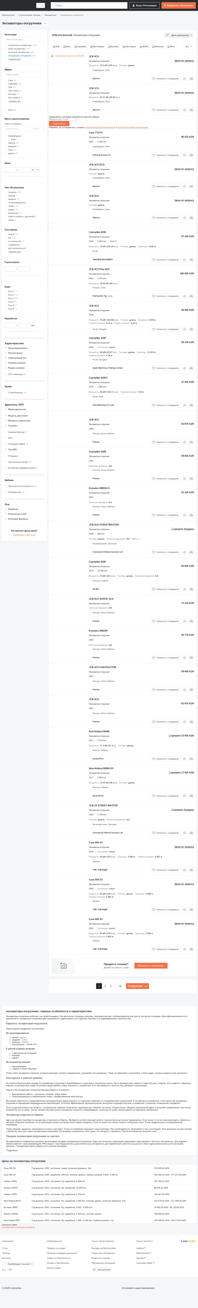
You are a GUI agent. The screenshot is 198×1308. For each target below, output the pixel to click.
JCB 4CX (94, 56)
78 (120, 986)
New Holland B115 (12, 1201)
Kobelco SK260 (11, 1214)
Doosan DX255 (11, 1188)
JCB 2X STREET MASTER (103, 805)
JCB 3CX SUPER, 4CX (101, 599)
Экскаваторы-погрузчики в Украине (18, 1227)
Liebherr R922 (10, 1194)
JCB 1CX (94, 88)
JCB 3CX (94, 196)
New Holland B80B (99, 731)
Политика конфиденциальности (62, 1253)
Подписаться (59, 123)
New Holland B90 (12, 1220)
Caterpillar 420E (97, 232)
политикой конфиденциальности (99, 127)
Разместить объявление (151, 965)
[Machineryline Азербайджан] (17, 5)
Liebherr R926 (10, 1181)
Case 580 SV (10, 1175)
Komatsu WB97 (11, 1207)
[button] (184, 78)
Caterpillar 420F (97, 338)
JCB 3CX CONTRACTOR (102, 667)
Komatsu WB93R (98, 631)
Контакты (6, 1258)
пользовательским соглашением (133, 127)
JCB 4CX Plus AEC (99, 269)
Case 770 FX (96, 132)
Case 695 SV (96, 842)
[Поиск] (53, 5)
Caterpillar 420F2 (98, 378)
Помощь (6, 1253)
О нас (5, 1248)
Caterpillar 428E (97, 451)
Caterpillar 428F (97, 562)
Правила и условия (56, 1248)
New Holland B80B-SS (101, 768)
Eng (4, 1269)
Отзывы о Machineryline (58, 1263)
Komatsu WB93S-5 (99, 488)
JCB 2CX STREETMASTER (104, 524)
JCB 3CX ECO (97, 164)
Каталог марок (54, 1268)
